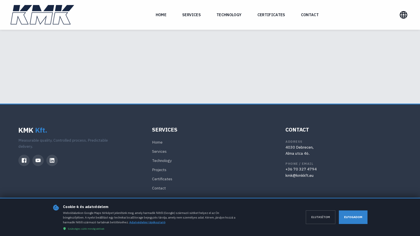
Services (191, 14)
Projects (159, 169)
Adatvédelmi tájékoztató (147, 222)
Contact (310, 14)
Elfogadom (353, 217)
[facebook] (24, 160)
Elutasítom (320, 217)
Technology (229, 14)
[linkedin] (52, 160)
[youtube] (38, 160)
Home (161, 14)
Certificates (271, 14)
